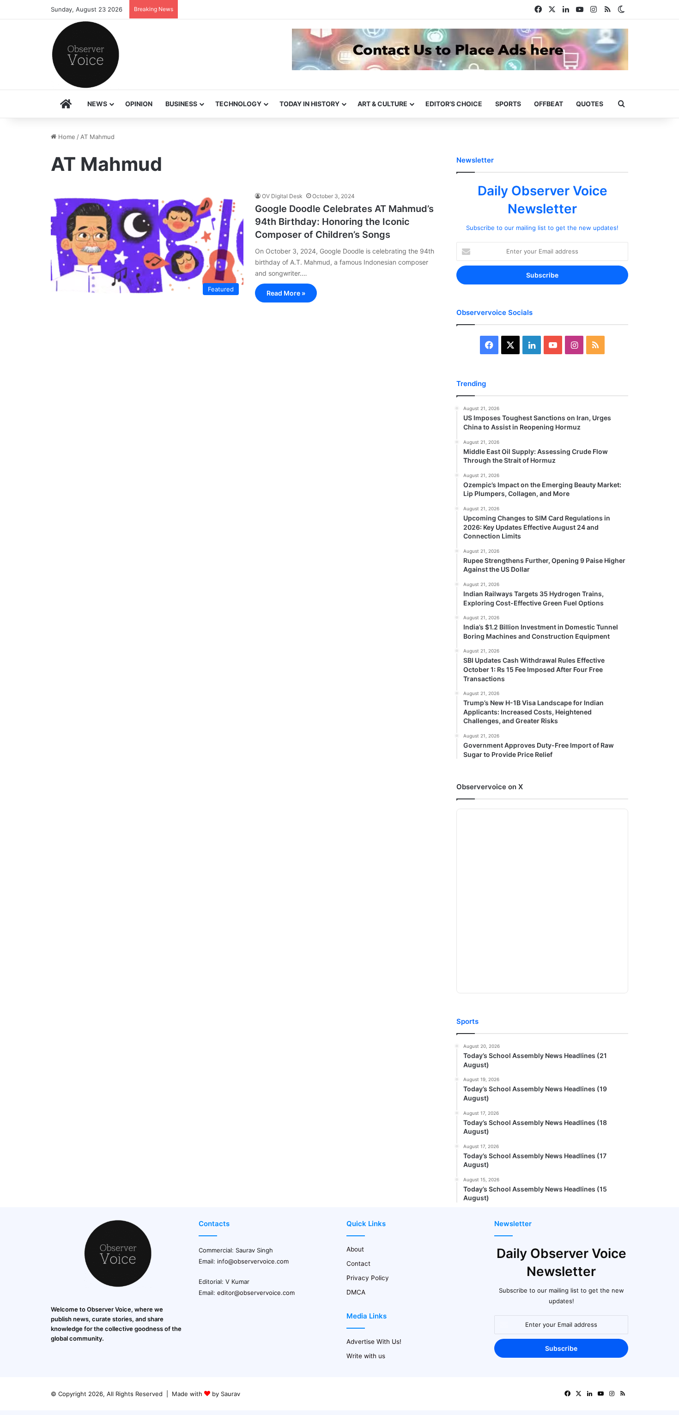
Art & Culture (382, 104)
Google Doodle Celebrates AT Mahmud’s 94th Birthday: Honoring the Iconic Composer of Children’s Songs (344, 221)
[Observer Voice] (85, 54)
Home (65, 136)
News (97, 104)
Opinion (138, 104)
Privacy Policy (367, 1278)
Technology (238, 104)
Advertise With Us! (373, 1341)
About (355, 1249)
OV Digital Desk (282, 196)
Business (181, 104)
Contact (358, 1263)
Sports (508, 104)
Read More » (286, 293)
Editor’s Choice (453, 104)
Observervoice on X (489, 786)
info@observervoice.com (253, 1261)
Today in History (309, 104)
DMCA (355, 1292)
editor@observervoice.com (256, 1292)
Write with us (365, 1356)
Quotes (589, 104)
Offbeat (548, 104)
